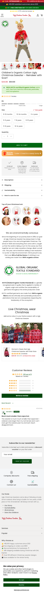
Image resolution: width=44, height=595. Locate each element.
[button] (6, 96)
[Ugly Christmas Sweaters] (22, 15)
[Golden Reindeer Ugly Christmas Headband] (26, 210)
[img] (6, 409)
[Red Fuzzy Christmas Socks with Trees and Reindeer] (37, 210)
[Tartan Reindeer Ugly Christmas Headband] (16, 221)
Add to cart (21, 145)
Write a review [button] (22, 395)
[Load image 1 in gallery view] (22, 40)
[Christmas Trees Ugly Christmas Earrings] (6, 221)
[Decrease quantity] (3, 136)
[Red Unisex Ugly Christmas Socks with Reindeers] (16, 210)
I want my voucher (22, 461)
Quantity (5, 132)
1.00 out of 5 (27, 374)
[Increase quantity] (11, 136)
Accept (21, 580)
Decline (21, 585)
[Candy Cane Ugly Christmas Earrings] (26, 221)
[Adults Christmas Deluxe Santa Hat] (6, 210)
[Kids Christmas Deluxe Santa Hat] (37, 221)
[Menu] (2, 15)
